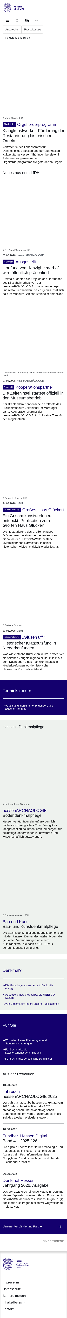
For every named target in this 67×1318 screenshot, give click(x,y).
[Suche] (17, 20)
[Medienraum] (27, 20)
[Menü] (7, 20)
